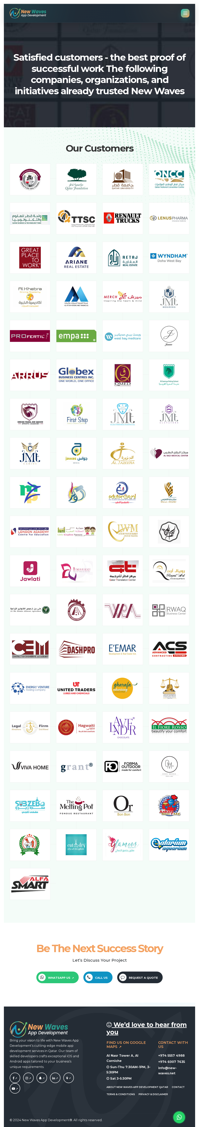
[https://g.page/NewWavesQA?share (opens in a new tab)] (68, 1078)
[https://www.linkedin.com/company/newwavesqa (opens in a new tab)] (55, 1078)
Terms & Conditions (120, 1094)
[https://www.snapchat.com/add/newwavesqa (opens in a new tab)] (41, 1078)
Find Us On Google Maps (126, 1045)
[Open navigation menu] (185, 13)
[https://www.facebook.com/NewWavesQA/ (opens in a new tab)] (14, 1078)
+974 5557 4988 (171, 1055)
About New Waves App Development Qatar (137, 1087)
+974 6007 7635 (171, 1062)
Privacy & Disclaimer (153, 1094)
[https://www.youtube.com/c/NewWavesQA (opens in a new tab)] (14, 1088)
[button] (57, 977)
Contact (178, 1087)
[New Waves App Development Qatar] (28, 13)
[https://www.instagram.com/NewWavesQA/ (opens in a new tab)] (28, 1078)
